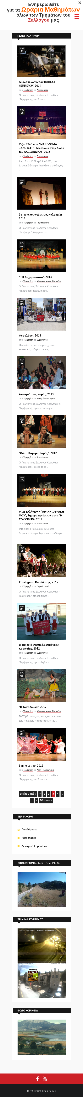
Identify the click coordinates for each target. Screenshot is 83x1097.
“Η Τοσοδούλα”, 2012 (33, 707)
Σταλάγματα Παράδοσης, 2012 (38, 582)
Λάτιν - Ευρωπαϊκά (45, 770)
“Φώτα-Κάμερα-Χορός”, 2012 (38, 453)
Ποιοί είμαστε (29, 829)
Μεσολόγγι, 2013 (30, 335)
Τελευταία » (46, 800)
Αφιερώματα (42, 90)
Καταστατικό (28, 837)
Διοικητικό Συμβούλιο (34, 846)
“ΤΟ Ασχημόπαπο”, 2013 (35, 277)
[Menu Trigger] (77, 16)
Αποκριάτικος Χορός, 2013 (36, 394)
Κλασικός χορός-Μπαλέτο (49, 281)
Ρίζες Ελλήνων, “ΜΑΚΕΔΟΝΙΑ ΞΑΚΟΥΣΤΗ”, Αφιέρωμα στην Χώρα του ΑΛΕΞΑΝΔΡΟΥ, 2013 (41, 148)
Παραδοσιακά (43, 223)
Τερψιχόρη (28, 90)
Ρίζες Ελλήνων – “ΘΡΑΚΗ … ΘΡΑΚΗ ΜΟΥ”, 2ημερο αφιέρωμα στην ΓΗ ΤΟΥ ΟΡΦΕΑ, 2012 (41, 515)
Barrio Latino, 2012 (31, 765)
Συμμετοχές (42, 340)
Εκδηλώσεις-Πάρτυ (46, 398)
